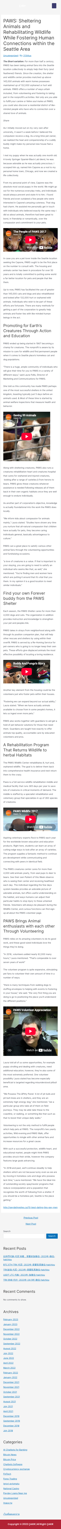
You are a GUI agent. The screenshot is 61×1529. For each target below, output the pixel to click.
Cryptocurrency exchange (16, 1469)
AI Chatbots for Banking (15, 1449)
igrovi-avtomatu (11, 1483)
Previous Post (31, 1218)
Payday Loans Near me (15, 1493)
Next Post (31, 1224)
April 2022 (8, 1363)
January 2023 (10, 1324)
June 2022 (8, 1358)
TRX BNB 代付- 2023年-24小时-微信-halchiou (26, 1280)
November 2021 (11, 1387)
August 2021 (9, 1401)
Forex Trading (10, 1479)
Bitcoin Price (9, 1459)
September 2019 (11, 1421)
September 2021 (11, 1396)
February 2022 (10, 1372)
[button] (54, 5)
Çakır (22, 6)
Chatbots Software (12, 1464)
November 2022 (11, 1334)
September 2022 (11, 1343)
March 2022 (9, 1368)
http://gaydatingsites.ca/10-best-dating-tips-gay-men (30, 1207)
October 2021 (10, 1392)
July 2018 (8, 1430)
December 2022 (11, 1329)
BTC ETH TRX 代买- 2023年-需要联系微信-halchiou (29, 1264)
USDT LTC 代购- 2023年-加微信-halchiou (24, 1275)
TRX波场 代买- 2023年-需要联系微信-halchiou (26, 1269)
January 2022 (10, 1377)
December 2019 (11, 1416)
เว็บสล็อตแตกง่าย (11, 1514)
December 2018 (11, 1425)
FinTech (7, 1474)
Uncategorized (10, 55)
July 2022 (8, 1353)
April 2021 (8, 1411)
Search (6, 1231)
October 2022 (10, 1339)
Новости (7, 1503)
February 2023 (10, 1319)
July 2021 (8, 1406)
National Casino (11, 1488)
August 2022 (9, 1348)
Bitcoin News (9, 1454)
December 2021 (11, 1382)
